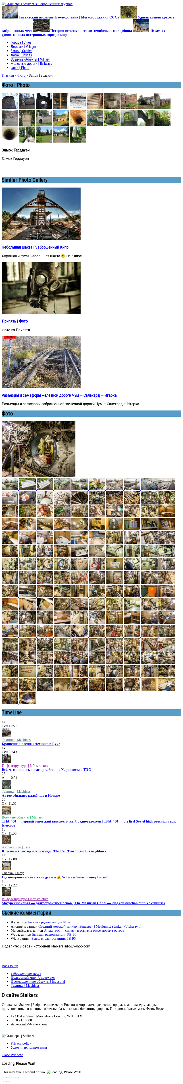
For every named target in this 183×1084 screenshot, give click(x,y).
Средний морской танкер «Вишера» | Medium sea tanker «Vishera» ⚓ (90, 926)
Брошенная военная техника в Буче (31, 744)
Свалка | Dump (13, 873)
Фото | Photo (20, 68)
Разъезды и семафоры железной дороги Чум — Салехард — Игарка (59, 395)
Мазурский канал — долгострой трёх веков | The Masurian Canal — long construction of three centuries (83, 903)
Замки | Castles (21, 51)
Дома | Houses (21, 55)
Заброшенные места (26, 973)
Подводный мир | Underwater (33, 977)
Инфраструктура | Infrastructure (25, 766)
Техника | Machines (16, 740)
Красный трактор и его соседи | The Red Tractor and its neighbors (54, 851)
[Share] (8, 1077)
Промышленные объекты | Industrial (38, 981)
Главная (8, 75)
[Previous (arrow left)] (3, 1081)
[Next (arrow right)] (8, 1081)
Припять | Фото (15, 321)
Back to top (10, 966)
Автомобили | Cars (16, 847)
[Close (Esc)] (3, 1077)
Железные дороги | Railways (31, 63)
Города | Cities (21, 42)
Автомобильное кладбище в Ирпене (31, 795)
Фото (21, 75)
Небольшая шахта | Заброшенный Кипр (35, 247)
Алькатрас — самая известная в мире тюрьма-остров (84, 930)
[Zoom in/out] (17, 1077)
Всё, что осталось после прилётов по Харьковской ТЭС (46, 770)
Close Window (12, 1055)
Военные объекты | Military (30, 59)
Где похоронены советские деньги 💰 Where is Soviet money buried (54, 877)
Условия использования (29, 1047)
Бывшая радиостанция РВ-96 (50, 922)
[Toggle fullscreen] (12, 1077)
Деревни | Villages (24, 47)
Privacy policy (21, 1043)
